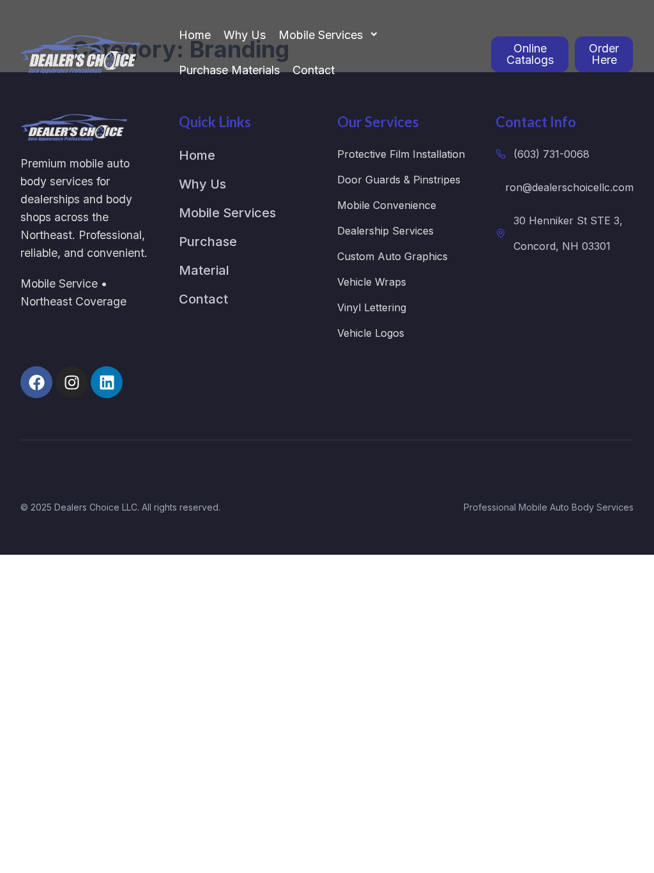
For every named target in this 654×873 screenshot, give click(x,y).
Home (195, 35)
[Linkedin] (107, 382)
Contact (314, 70)
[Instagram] (71, 382)
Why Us (245, 35)
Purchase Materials (229, 70)
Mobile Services (320, 35)
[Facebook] (36, 382)
